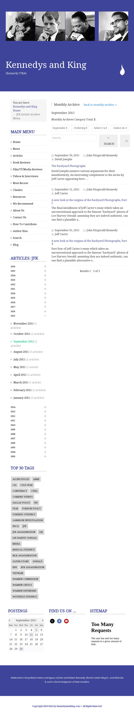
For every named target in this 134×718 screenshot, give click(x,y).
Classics (17, 190)
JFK (24, 526)
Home (16, 142)
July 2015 (19, 359)
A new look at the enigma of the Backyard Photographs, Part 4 (89, 242)
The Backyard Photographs (68, 166)
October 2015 (22, 333)
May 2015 (19, 367)
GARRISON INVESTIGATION (28, 520)
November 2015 (23, 323)
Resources (19, 196)
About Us (18, 210)
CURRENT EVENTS (23, 496)
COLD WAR (26, 485)
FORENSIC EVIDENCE (24, 514)
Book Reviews (21, 162)
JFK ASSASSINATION (24, 532)
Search (17, 237)
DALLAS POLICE (21, 502)
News (16, 148)
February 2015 (22, 390)
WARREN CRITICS (22, 585)
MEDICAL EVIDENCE (24, 549)
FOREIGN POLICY (31, 508)
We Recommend (23, 203)
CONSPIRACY (20, 491)
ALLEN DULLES (21, 479)
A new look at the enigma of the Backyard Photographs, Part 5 (89, 202)
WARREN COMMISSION (25, 579)
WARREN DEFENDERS (24, 590)
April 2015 (20, 374)
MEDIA (16, 543)
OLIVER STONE (21, 561)
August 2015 (21, 351)
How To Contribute (25, 224)
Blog (15, 244)
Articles (18, 155)
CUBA (34, 491)
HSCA (16, 526)
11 (31, 634)
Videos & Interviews (25, 176)
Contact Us (19, 217)
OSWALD (37, 561)
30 (21, 648)
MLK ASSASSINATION (25, 555)
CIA (15, 485)
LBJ (41, 532)
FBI (36, 502)
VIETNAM (18, 573)
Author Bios (20, 231)
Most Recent (20, 183)
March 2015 (21, 382)
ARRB (36, 479)
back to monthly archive (99, 104)
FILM (15, 508)
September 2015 (24, 341)
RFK (15, 567)
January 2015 (22, 397)
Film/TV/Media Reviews (27, 169)
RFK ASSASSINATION (32, 567)
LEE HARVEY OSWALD (25, 538)
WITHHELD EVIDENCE (25, 596)
